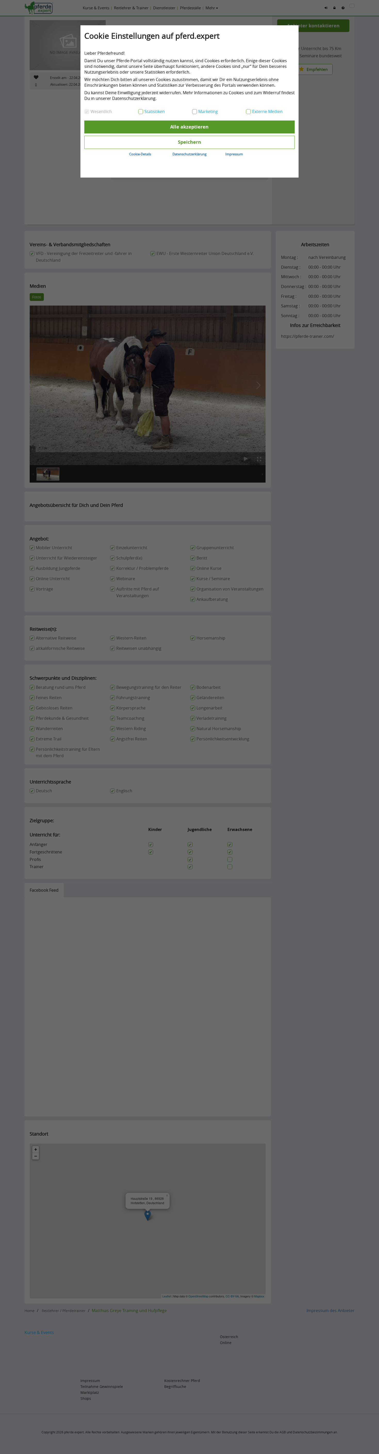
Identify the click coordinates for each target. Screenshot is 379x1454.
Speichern (189, 142)
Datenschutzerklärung (189, 154)
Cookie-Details (140, 154)
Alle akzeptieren (189, 127)
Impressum (234, 154)
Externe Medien (267, 111)
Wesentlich (101, 111)
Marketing (208, 111)
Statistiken (154, 111)
